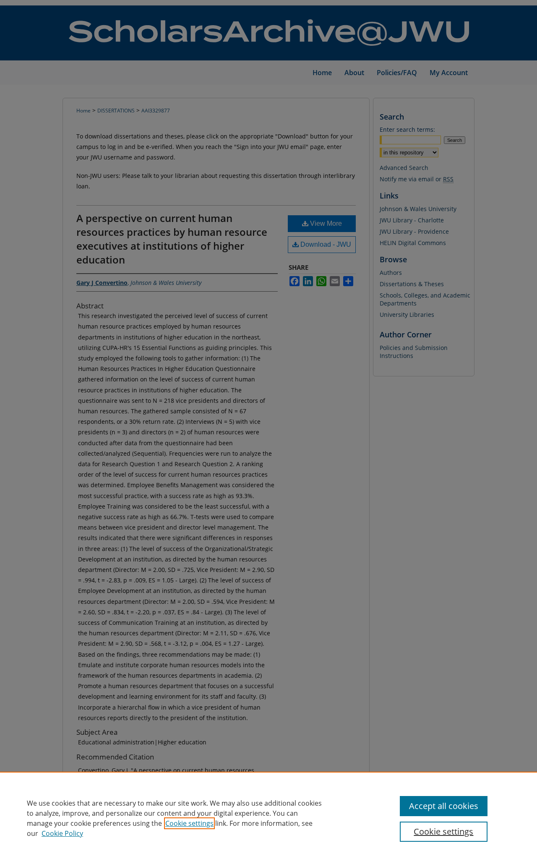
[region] (268, 818)
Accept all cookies (443, 806)
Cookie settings (189, 823)
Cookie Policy (62, 833)
